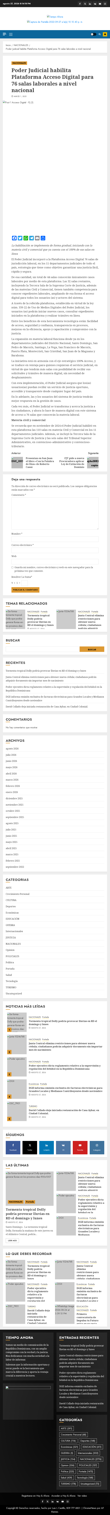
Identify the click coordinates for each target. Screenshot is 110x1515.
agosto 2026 (12, 748)
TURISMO (11, 987)
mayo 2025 (11, 842)
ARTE (9, 887)
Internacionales (14, 931)
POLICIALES (12, 956)
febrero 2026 (13, 786)
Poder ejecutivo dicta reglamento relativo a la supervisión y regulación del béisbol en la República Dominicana (65, 1067)
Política (10, 962)
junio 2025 (11, 835)
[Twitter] (85, 3)
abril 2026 (11, 773)
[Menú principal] (10, 34)
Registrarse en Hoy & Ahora (35, 1495)
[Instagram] (105, 3)
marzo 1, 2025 (20, 96)
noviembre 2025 (14, 804)
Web (13, 556)
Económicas (12, 912)
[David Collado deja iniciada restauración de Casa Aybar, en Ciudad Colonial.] (17, 1111)
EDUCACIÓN (12, 918)
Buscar (13, 640)
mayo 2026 (11, 767)
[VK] (95, 3)
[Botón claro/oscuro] (93, 34)
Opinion (10, 950)
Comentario (18, 494)
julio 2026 (11, 754)
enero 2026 (12, 792)
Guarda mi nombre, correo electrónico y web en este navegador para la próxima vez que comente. (53, 569)
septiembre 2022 (15, 866)
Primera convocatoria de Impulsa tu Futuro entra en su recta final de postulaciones (87, 1322)
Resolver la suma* (21, 576)
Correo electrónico (22, 545)
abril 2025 (11, 848)
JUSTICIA (11, 937)
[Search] (99, 34)
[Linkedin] (90, 3)
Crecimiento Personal (17, 894)
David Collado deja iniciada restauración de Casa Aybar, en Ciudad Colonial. (47, 706)
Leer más (12, 1240)
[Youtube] (100, 3)
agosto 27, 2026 (37, 629)
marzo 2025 (12, 854)
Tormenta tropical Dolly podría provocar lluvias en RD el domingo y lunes (40, 620)
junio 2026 (11, 761)
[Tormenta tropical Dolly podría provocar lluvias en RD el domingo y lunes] (15, 619)
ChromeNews (89, 1508)
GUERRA (10, 925)
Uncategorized (14, 993)
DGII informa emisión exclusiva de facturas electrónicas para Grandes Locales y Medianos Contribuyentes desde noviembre (65, 1089)
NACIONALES (19, 63)
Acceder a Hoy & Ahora (63, 1495)
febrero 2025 (13, 860)
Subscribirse (105, 34)
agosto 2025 (12, 823)
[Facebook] (80, 3)
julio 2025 (11, 829)
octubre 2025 (13, 810)
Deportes (11, 906)
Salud (9, 975)
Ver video (82, 1495)
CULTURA (11, 900)
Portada (44, 611)
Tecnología (12, 981)
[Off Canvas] (4, 34)
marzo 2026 (12, 779)
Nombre (16, 533)
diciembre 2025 (14, 798)
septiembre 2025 (15, 817)
